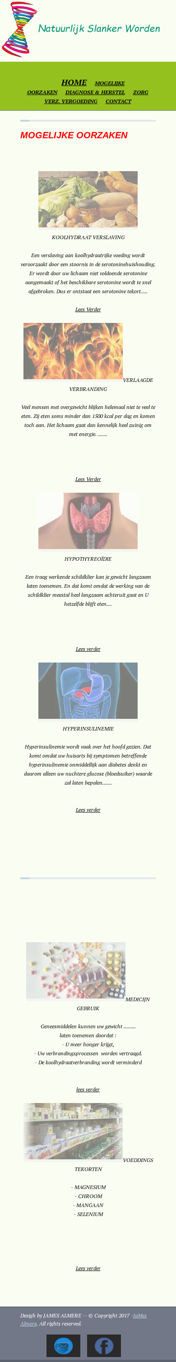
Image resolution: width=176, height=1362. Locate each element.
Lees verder (88, 648)
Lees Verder (88, 309)
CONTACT (118, 101)
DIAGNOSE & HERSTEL (95, 92)
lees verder (88, 1089)
